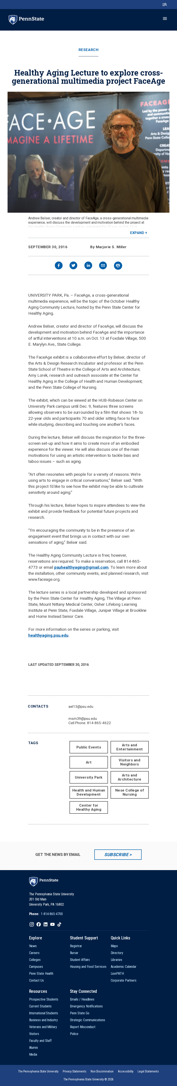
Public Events (88, 747)
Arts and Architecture (129, 777)
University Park (89, 777)
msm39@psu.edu (82, 718)
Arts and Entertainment (129, 747)
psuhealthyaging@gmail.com (81, 567)
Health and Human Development (88, 792)
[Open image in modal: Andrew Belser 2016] (88, 152)
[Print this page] (118, 266)
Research (88, 50)
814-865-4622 (99, 723)
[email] (103, 266)
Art (89, 762)
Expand (137, 233)
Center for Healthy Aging (88, 807)
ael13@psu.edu (80, 706)
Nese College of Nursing (129, 792)
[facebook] (59, 266)
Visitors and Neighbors (129, 762)
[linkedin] (88, 266)
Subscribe (116, 854)
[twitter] (73, 266)
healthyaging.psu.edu (48, 635)
